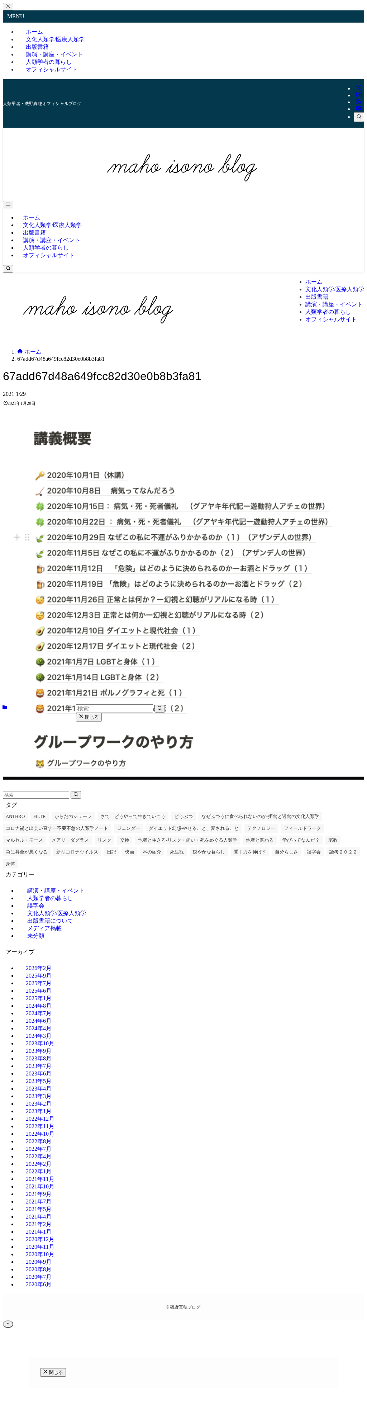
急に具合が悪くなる (27, 852)
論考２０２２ (343, 852)
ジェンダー (128, 828)
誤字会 (314, 852)
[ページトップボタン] (8, 1324)
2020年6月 (39, 1284)
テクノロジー (261, 828)
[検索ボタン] (8, 269)
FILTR (39, 816)
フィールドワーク (302, 828)
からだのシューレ (73, 816)
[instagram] (359, 95)
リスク (104, 840)
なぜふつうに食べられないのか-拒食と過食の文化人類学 (260, 816)
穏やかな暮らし (208, 852)
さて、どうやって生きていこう (133, 816)
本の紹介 (152, 852)
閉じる (91, 717)
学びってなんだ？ (301, 840)
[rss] (359, 102)
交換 (124, 840)
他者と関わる (260, 840)
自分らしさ (286, 852)
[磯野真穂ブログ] (183, 192)
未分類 (35, 936)
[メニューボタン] (8, 204)
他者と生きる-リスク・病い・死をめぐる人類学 (187, 840)
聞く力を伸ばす (250, 852)
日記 (111, 852)
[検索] (359, 117)
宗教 (333, 840)
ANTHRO (15, 816)
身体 (10, 863)
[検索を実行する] (76, 795)
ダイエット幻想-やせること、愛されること (194, 828)
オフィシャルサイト (51, 69)
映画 (129, 852)
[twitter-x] (359, 88)
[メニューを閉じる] (8, 6)
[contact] (359, 108)
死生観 (177, 852)
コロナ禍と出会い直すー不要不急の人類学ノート (57, 828)
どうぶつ (183, 816)
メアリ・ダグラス (70, 840)
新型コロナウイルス (77, 852)
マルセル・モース (24, 840)
